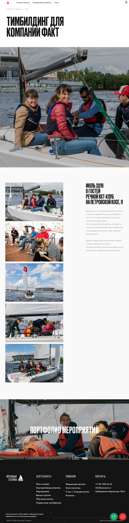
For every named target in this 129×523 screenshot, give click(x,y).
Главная (9, 9)
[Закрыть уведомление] (51, 513)
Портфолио (18, 9)
